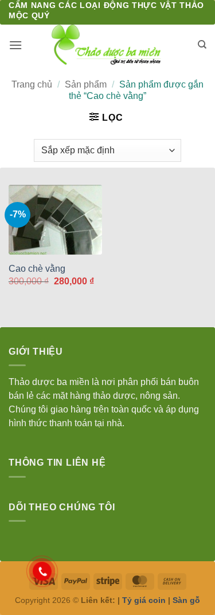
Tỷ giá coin (144, 600)
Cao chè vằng (37, 268)
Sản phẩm (86, 84)
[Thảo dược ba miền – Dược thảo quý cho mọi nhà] (107, 45)
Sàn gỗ (186, 600)
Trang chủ (31, 84)
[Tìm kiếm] (202, 44)
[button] (15, 45)
